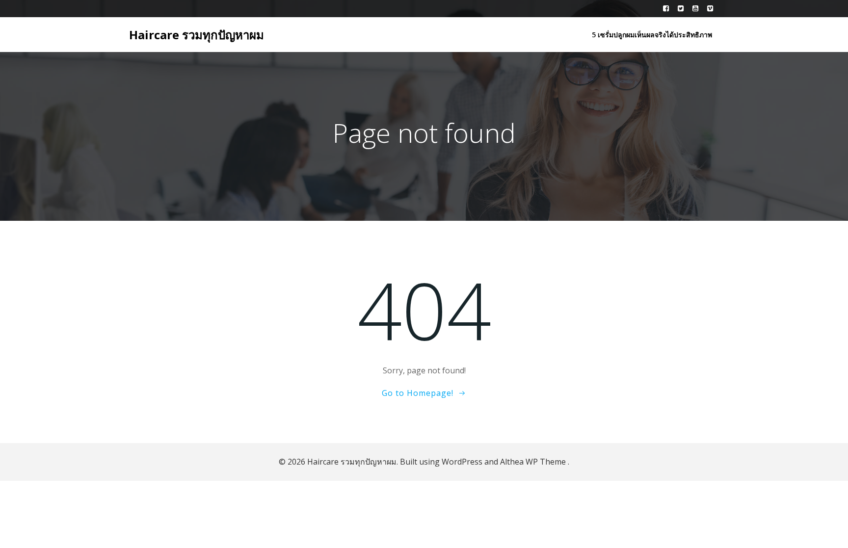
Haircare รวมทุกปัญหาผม (196, 34)
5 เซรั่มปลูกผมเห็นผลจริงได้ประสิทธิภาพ (652, 34)
